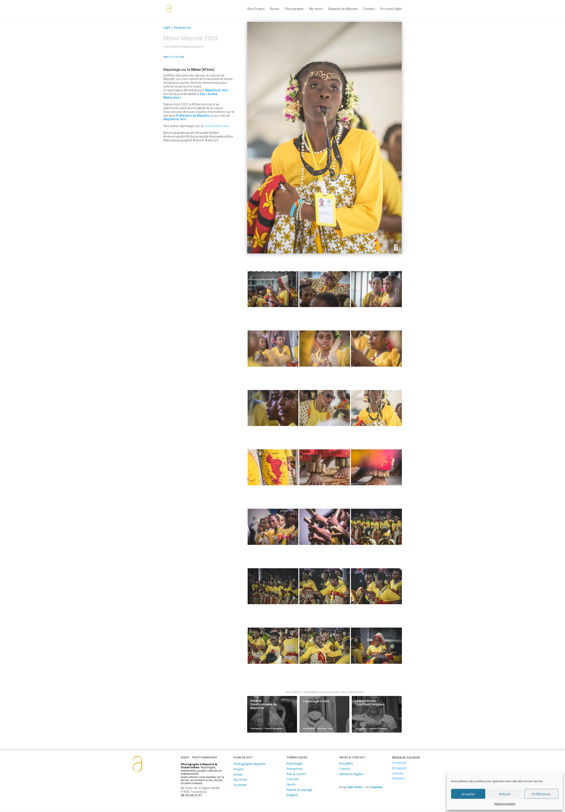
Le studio (240, 785)
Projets (239, 769)
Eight (166, 27)
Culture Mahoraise (216, 126)
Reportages (294, 763)
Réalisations (182, 27)
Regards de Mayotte (343, 9)
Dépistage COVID (316, 701)
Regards (292, 795)
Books (274, 9)
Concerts (292, 779)
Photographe (294, 9)
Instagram (399, 768)
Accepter (468, 794)
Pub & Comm (296, 774)
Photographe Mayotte (249, 764)
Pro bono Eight (391, 9)
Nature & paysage (299, 790)
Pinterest (398, 778)
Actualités (346, 763)
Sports (291, 784)
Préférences (541, 794)
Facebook (399, 763)
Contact (369, 9)
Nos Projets (256, 9)
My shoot (316, 9)
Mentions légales (504, 804)
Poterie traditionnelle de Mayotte (263, 704)
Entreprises (294, 769)
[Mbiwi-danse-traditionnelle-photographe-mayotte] (273, 290)
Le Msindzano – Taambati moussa (369, 703)
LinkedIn (398, 773)
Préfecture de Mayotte (192, 115)
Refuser (505, 794)
